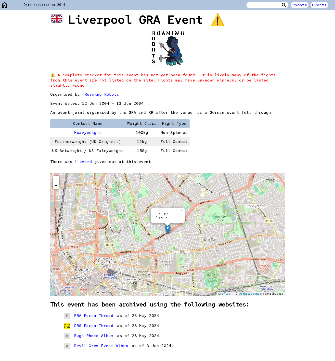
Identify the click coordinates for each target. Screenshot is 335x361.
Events (319, 5)
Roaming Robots (102, 94)
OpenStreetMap (250, 293)
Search (284, 5)
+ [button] (56, 178)
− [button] (56, 185)
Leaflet (224, 293)
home (5, 5)
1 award (83, 161)
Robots (299, 5)
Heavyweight (87, 132)
